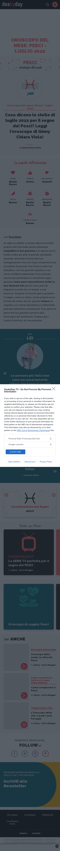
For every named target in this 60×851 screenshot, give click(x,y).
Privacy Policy (46, 462)
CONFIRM (15, 452)
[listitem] (30, 438)
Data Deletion (14, 462)
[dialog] (30, 425)
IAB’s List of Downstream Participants (33, 430)
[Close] (54, 389)
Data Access (30, 462)
